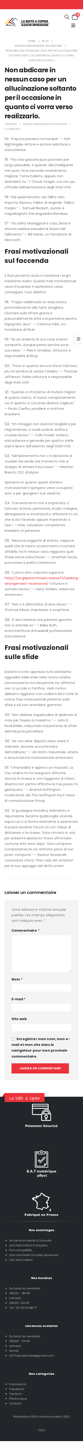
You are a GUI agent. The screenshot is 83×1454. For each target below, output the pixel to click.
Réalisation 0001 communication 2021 (41, 1416)
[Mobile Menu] (73, 25)
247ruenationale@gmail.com (31, 1355)
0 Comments (12, 129)
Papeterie (16, 1389)
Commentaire (25, 930)
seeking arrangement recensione (45, 124)
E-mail (18, 999)
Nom (17, 979)
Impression (17, 1384)
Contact (15, 1403)
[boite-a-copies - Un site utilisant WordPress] (27, 22)
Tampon (15, 1394)
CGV (41, 1430)
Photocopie (18, 1398)
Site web (19, 1019)
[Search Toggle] (67, 17)
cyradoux (11, 124)
